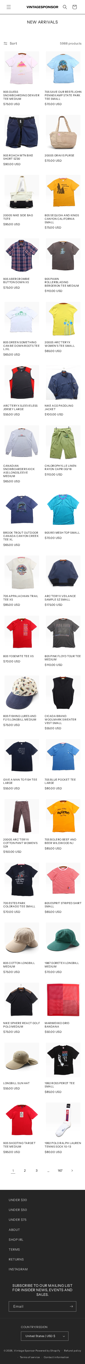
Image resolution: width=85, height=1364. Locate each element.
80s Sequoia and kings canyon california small (62, 219)
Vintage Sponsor (24, 1350)
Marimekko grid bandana (57, 1024)
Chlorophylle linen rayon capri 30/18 (60, 467)
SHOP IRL (16, 1240)
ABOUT (14, 1230)
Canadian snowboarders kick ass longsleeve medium (19, 471)
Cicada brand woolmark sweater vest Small (60, 719)
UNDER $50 (18, 1210)
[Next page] (72, 1170)
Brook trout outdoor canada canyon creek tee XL (21, 536)
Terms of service (30, 1357)
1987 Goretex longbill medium (62, 964)
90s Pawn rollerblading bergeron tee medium (62, 282)
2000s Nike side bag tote (18, 217)
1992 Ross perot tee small (60, 1085)
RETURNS (16, 1259)
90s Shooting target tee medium (19, 1144)
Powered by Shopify (48, 1350)
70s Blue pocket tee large (60, 781)
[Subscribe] (71, 1306)
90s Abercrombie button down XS (16, 280)
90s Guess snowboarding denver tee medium (21, 95)
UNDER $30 (18, 1200)
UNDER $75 (17, 1220)
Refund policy (72, 1350)
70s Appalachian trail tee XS (20, 597)
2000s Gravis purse (60, 155)
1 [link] (13, 1171)
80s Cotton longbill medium (19, 964)
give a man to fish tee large (20, 781)
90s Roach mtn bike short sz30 (18, 157)
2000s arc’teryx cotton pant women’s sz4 (20, 843)
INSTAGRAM (18, 1269)
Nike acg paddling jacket (59, 407)
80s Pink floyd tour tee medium (63, 657)
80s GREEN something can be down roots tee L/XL (21, 346)
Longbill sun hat (16, 1083)
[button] (9, 7)
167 (60, 1171)
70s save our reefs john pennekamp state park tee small (63, 95)
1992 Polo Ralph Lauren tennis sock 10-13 (63, 1144)
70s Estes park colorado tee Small (19, 904)
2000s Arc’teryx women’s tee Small (60, 344)
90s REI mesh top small (62, 532)
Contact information (56, 1357)
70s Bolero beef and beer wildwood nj (60, 841)
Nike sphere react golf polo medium (21, 1024)
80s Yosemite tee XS (18, 656)
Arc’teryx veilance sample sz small (60, 597)
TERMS (14, 1249)
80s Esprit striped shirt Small (63, 904)
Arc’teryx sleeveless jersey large (20, 407)
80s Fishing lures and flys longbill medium (19, 717)
